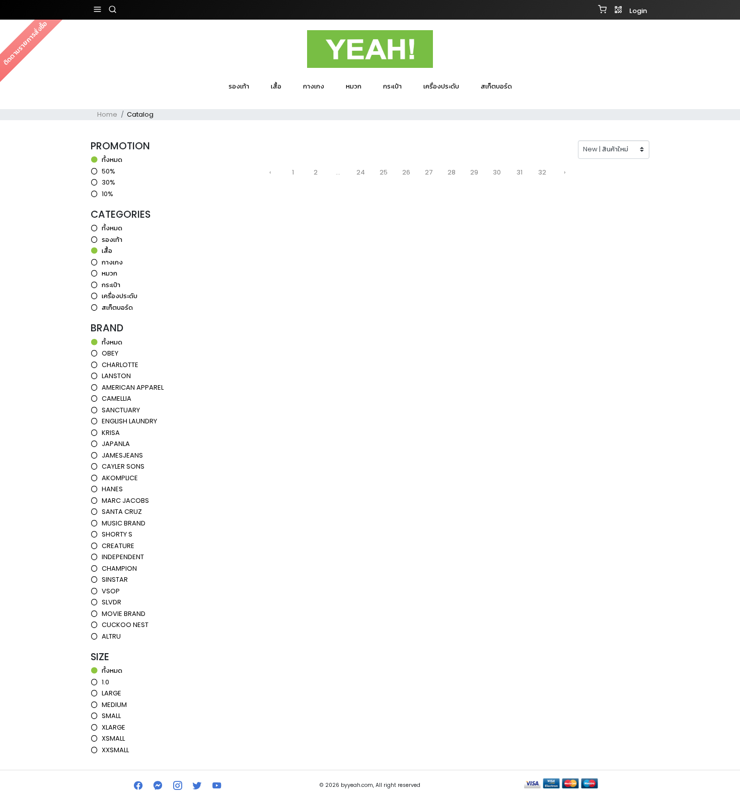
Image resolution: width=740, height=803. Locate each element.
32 (542, 172)
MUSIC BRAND (123, 523)
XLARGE (113, 727)
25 (384, 172)
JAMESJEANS (122, 455)
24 (360, 172)
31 (519, 172)
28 (452, 172)
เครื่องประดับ (441, 86)
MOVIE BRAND (123, 613)
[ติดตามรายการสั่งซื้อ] (370, 99)
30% (108, 182)
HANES (112, 489)
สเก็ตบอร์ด (496, 86)
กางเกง (313, 86)
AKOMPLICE (120, 478)
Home (107, 114)
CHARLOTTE (120, 365)
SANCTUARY (121, 410)
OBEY (110, 353)
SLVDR (111, 602)
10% (107, 194)
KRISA (111, 432)
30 (497, 172)
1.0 (105, 682)
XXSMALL (115, 750)
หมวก (353, 86)
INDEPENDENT (123, 557)
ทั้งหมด (112, 159)
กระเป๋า (392, 86)
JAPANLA (116, 444)
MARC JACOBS (125, 500)
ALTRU (111, 636)
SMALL (111, 716)
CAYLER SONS (123, 466)
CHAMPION (119, 568)
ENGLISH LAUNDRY (129, 421)
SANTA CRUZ (122, 511)
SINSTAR (115, 579)
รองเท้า (239, 86)
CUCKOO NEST (125, 625)
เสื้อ (276, 86)
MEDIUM (114, 704)
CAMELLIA (116, 398)
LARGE (111, 693)
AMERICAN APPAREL (133, 387)
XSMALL (113, 738)
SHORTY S (117, 534)
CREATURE (118, 546)
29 (474, 172)
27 (428, 172)
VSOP (111, 591)
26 (406, 172)
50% (108, 171)
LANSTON (116, 376)
